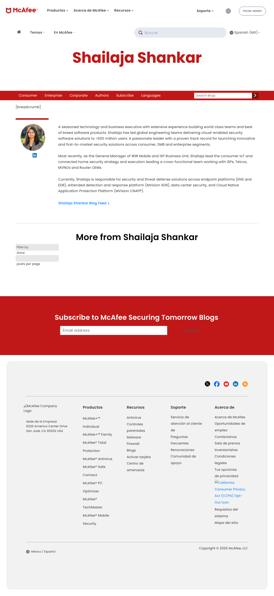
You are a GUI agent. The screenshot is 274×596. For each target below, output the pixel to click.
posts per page (28, 264)
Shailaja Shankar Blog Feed (82, 203)
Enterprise (53, 95)
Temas (36, 32)
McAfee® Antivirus (97, 459)
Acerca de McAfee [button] (90, 10)
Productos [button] (56, 10)
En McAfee (63, 32)
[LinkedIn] (35, 156)
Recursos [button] (122, 10)
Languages (151, 95)
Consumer (28, 95)
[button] (229, 9)
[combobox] (244, 32)
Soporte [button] (204, 10)
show (21, 253)
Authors (102, 95)
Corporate (79, 95)
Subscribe (125, 95)
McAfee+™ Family (97, 434)
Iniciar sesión (252, 11)
